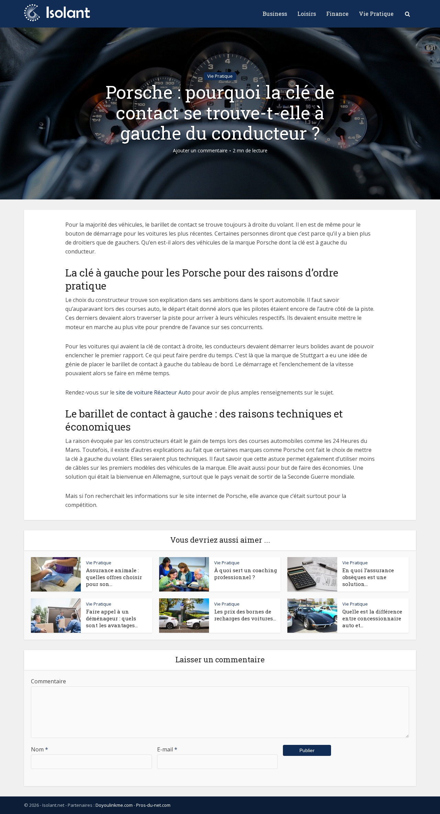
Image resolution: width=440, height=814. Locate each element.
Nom (39, 749)
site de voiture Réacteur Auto (153, 392)
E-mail (167, 749)
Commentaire (48, 681)
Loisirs (306, 13)
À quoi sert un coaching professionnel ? (245, 573)
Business (275, 13)
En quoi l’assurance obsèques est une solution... (368, 577)
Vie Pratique (376, 13)
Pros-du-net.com (153, 805)
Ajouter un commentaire (200, 151)
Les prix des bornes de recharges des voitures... (245, 615)
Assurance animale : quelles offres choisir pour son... (114, 577)
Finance (337, 13)
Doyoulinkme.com (114, 805)
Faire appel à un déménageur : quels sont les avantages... (112, 618)
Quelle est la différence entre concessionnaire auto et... (372, 618)
